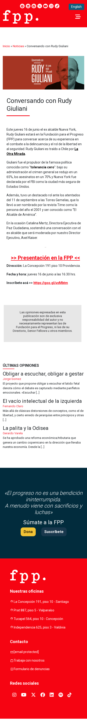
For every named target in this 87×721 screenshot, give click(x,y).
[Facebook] (34, 6)
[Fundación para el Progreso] (20, 16)
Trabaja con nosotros (29, 660)
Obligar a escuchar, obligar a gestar (43, 383)
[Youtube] (45, 6)
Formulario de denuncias (32, 669)
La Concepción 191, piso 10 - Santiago (41, 602)
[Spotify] (22, 6)
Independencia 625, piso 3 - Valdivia (39, 627)
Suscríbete (54, 532)
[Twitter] (39, 6)
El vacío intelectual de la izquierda (43, 410)
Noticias (18, 46)
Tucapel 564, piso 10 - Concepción (38, 619)
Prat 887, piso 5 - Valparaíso (34, 610)
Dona (28, 532)
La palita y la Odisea (43, 437)
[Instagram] (51, 6)
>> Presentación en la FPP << (45, 258)
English (76, 7)
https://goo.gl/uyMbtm (50, 283)
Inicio (6, 46)
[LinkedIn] (28, 6)
